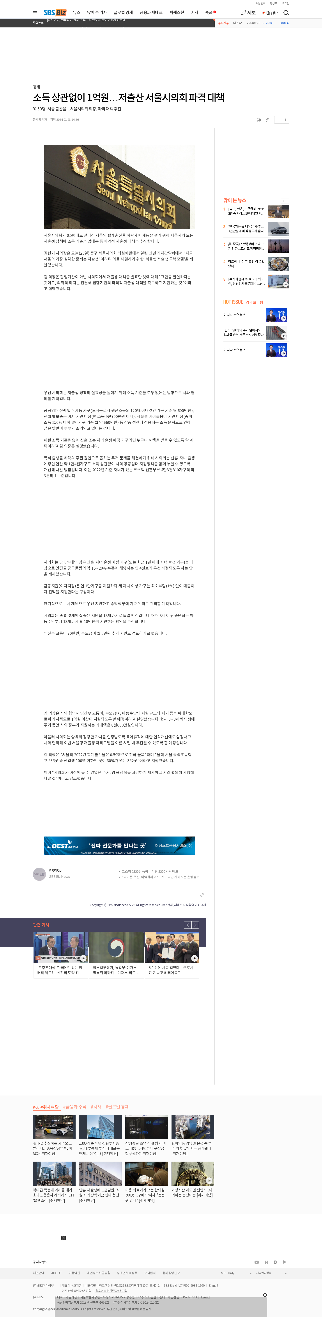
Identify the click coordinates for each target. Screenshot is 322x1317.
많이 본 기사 (97, 12)
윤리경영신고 (171, 1273)
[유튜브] (256, 1262)
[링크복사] (267, 120)
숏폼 (207, 11)
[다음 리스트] (195, 925)
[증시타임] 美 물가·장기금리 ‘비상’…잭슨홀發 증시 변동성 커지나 (88, 23)
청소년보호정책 (127, 1273)
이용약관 (74, 1273)
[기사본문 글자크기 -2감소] (278, 120)
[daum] (275, 1262)
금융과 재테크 (151, 12)
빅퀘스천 (176, 12)
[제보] (248, 12)
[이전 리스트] (187, 925)
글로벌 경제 (123, 12)
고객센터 (150, 1273)
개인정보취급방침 (98, 1273)
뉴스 (76, 12)
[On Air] (270, 12)
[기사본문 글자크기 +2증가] (285, 120)
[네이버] (266, 1262)
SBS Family (227, 1273)
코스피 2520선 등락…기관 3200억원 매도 (150, 872)
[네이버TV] (284, 1262)
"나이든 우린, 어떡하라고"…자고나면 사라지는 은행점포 (160, 877)
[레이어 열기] (36, 12)
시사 (194, 12)
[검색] (286, 12)
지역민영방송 (263, 1273)
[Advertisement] (33, 1267)
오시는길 (155, 1286)
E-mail (213, 1286)
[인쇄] (258, 120)
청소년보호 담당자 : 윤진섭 (111, 1291)
